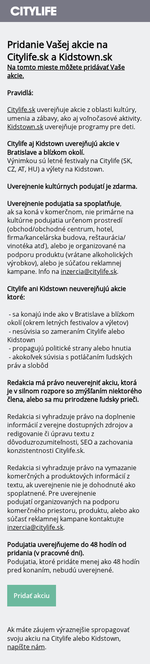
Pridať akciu (32, 595)
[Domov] (55, 11)
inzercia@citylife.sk (89, 271)
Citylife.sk (21, 109)
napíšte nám (26, 646)
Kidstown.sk (25, 126)
